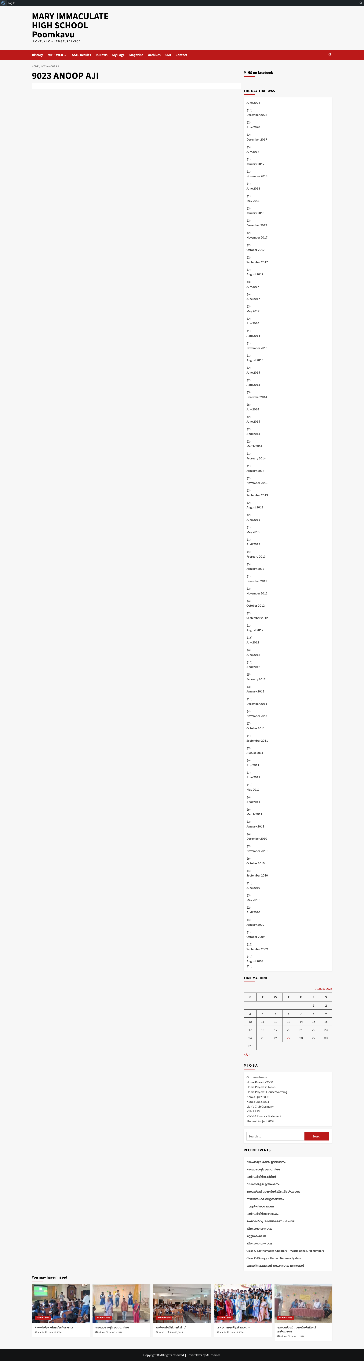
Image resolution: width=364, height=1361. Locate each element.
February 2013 (256, 556)
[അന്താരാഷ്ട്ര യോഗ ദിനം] (121, 1303)
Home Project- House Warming (266, 1092)
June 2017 (253, 298)
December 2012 (256, 581)
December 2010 (256, 838)
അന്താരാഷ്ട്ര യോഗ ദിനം (263, 1169)
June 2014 (253, 421)
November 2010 (257, 851)
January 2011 (255, 826)
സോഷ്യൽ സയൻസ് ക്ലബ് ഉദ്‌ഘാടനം (273, 1191)
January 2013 (255, 568)
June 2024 (253, 102)
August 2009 (254, 961)
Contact (181, 55)
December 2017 (256, 225)
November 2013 (257, 482)
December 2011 (256, 703)
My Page (118, 55)
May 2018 (253, 200)
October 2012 (255, 605)
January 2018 (255, 213)
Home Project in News (260, 1087)
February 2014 (256, 458)
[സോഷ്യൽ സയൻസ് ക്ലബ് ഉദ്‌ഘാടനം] (303, 1303)
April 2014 (253, 433)
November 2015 (257, 348)
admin (41, 1332)
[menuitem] (3, 3)
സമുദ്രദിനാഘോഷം (260, 1206)
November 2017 (257, 237)
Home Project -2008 (259, 1082)
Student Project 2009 (260, 1121)
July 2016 (252, 323)
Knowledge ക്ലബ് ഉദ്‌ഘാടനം (265, 1161)
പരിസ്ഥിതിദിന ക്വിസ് (261, 1176)
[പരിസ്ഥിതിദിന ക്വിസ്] (182, 1303)
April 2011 (253, 802)
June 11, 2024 (236, 1332)
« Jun (247, 1054)
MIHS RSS (253, 1111)
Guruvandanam (256, 1077)
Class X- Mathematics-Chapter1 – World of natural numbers (285, 1250)
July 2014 (252, 409)
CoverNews (194, 1355)
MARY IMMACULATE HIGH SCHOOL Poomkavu (70, 25)
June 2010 (253, 887)
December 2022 (256, 114)
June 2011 (253, 777)
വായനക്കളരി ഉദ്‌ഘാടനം (262, 1184)
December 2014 (256, 397)
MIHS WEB (55, 55)
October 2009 (255, 936)
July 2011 (252, 765)
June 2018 (253, 188)
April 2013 (253, 544)
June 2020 (253, 127)
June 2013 (253, 519)
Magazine (136, 55)
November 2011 (257, 716)
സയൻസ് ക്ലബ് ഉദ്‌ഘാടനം (265, 1199)
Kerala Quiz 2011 (257, 1101)
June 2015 (253, 372)
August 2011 (254, 752)
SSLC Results (81, 55)
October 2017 (255, 249)
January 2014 (255, 470)
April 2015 (253, 384)
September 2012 (257, 618)
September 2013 (257, 495)
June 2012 (253, 654)
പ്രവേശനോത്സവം (259, 1228)
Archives (154, 55)
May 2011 (253, 789)
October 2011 (255, 728)
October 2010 (255, 863)
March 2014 (254, 446)
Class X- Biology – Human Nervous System (273, 1258)
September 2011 (257, 740)
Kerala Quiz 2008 (257, 1097)
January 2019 (255, 164)
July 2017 (252, 286)
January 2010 (255, 924)
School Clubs (42, 1317)
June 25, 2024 (54, 1332)
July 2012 (252, 642)
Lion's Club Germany (260, 1106)
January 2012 (255, 691)
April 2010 (253, 912)
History (37, 55)
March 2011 (254, 814)
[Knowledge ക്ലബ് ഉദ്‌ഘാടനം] (61, 1303)
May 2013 (253, 532)
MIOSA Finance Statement (263, 1116)
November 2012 (257, 593)
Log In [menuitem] (11, 3)
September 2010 (257, 875)
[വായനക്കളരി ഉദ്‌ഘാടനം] (243, 1303)
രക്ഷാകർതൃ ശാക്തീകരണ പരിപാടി (270, 1221)
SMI (168, 55)
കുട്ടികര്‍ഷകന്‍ (256, 1236)
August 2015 (254, 360)
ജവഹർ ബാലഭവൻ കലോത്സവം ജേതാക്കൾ (275, 1265)
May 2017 (253, 311)
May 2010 (253, 900)
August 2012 (254, 630)
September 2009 (257, 949)
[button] (330, 54)
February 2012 (256, 679)
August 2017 (254, 274)
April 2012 (253, 667)
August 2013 (254, 507)
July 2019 (252, 151)
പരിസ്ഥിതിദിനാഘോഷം (262, 1213)
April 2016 (253, 335)
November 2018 (257, 176)
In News (101, 55)
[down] (65, 55)
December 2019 (256, 139)
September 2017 (257, 262)
